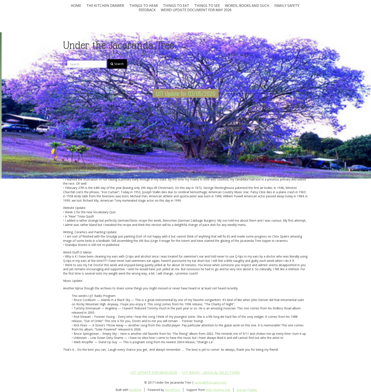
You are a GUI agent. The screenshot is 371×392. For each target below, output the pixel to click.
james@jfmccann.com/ (211, 382)
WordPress (172, 390)
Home (76, 5)
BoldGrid (135, 390)
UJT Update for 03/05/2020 (185, 93)
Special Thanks (246, 390)
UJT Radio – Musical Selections (211, 372)
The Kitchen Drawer (105, 5)
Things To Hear (143, 5)
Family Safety (286, 5)
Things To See (207, 5)
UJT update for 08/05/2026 (153, 372)
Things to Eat (176, 5)
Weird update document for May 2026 (196, 10)
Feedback (147, 10)
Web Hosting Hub (218, 390)
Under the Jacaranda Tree (118, 45)
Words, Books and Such (247, 5)
